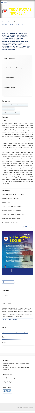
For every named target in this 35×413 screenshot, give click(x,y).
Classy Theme (20, 408)
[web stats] (7, 392)
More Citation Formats (10, 320)
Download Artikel (8, 282)
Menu (5, 3)
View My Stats (7, 393)
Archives (10, 22)
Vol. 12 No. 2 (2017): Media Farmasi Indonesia (15, 25)
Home (3, 22)
